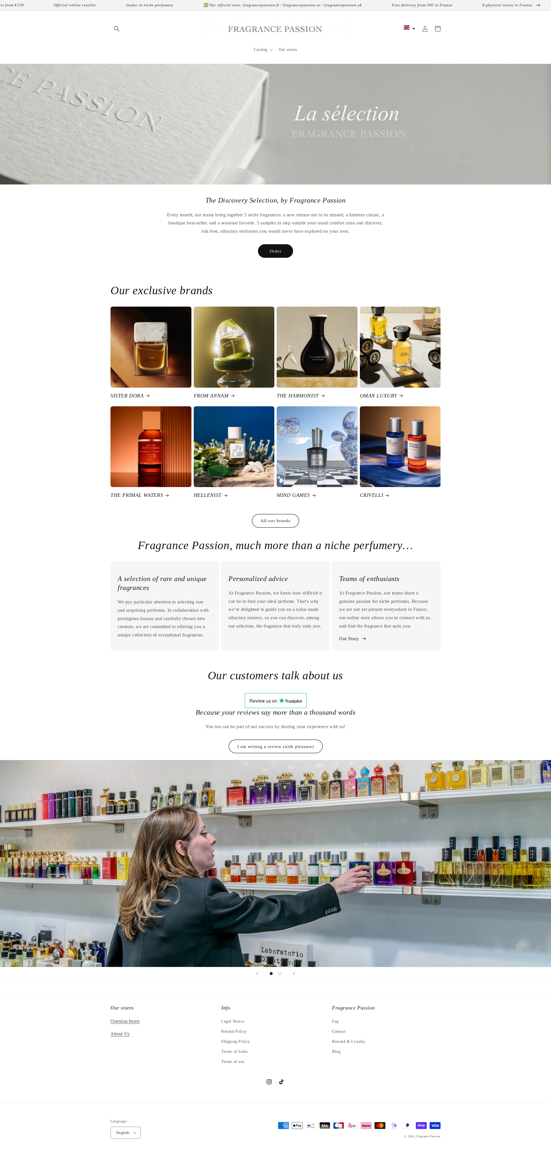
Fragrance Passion (428, 1136)
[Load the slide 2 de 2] (280, 973)
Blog (336, 1051)
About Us (120, 1033)
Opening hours (125, 1021)
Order (276, 251)
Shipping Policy (235, 1041)
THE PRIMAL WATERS (136, 495)
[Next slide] (294, 973)
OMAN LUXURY (378, 396)
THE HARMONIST (298, 396)
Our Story (349, 638)
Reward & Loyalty (348, 1041)
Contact (339, 1031)
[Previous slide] (257, 973)
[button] (116, 28)
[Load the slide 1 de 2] (271, 973)
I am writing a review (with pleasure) (275, 746)
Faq (335, 1021)
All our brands (275, 520)
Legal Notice (232, 1021)
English (123, 1132)
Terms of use (232, 1061)
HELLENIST (208, 495)
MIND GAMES (293, 495)
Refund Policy (234, 1031)
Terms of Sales (234, 1051)
